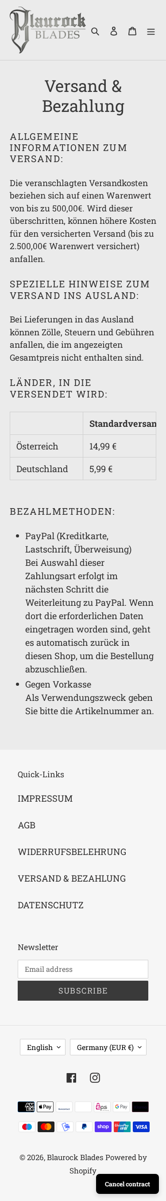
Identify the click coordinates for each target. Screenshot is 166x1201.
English (40, 1047)
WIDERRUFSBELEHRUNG (72, 851)
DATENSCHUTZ (51, 905)
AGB (26, 825)
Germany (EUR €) (105, 1047)
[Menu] (151, 30)
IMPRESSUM (45, 798)
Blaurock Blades (75, 1157)
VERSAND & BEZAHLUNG (72, 878)
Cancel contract (127, 1184)
